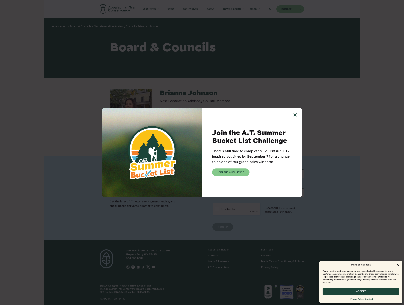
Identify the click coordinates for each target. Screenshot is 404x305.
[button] (397, 264)
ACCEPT (361, 291)
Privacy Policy (357, 299)
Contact (369, 299)
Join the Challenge (230, 172)
